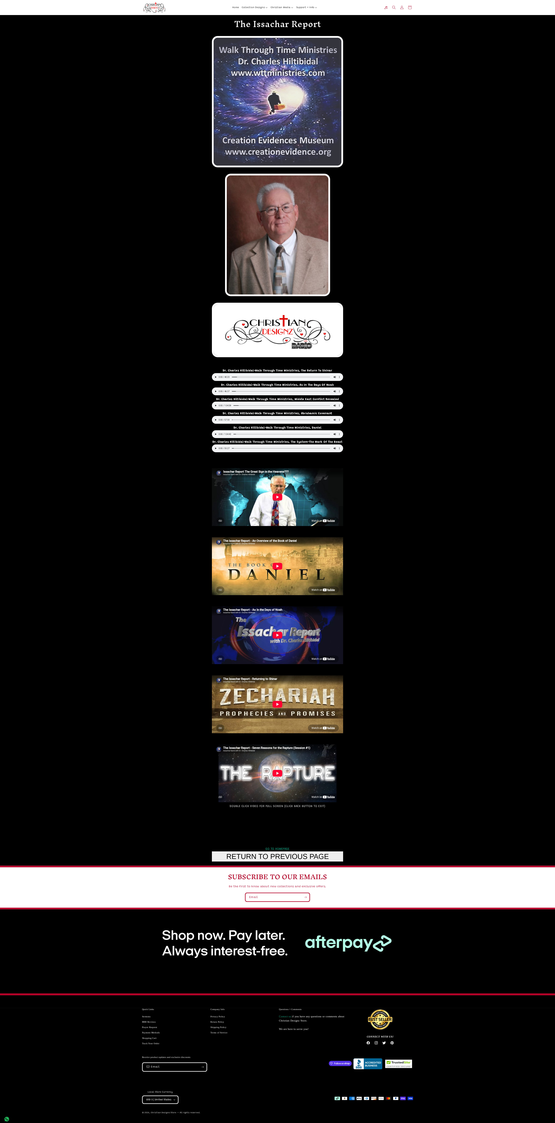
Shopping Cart (149, 1038)
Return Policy (217, 1022)
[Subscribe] (305, 897)
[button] (254, 7)
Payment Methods (151, 1033)
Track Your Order (150, 1043)
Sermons (146, 1017)
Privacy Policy (217, 1017)
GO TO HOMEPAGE (277, 848)
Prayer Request (149, 1027)
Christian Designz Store (163, 1113)
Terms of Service (218, 1033)
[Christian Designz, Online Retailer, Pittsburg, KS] (367, 1063)
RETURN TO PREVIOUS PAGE (277, 856)
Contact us (285, 1016)
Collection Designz (253, 7)
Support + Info (305, 7)
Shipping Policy (218, 1027)
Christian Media (280, 7)
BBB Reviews (149, 1022)
